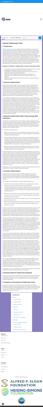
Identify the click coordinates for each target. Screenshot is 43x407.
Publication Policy (17, 327)
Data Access (3, 338)
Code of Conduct (17, 324)
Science (2, 357)
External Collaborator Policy (19, 329)
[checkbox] (3, 404)
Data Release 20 (6, 1)
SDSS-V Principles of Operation (10, 49)
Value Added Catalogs (5, 342)
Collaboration (5, 37)
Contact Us (3, 364)
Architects (16, 309)
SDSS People (15, 320)
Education (3, 354)
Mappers (3, 350)
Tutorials (3, 340)
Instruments (3, 352)
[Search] (39, 38)
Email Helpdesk (4, 366)
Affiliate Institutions (18, 304)
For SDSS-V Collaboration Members (19, 322)
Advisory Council (17, 314)
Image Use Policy (17, 301)
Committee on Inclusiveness (19, 317)
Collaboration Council (18, 312)
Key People (16, 307)
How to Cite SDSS (17, 299)
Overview (14, 297)
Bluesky (2, 371)
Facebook (3, 369)
